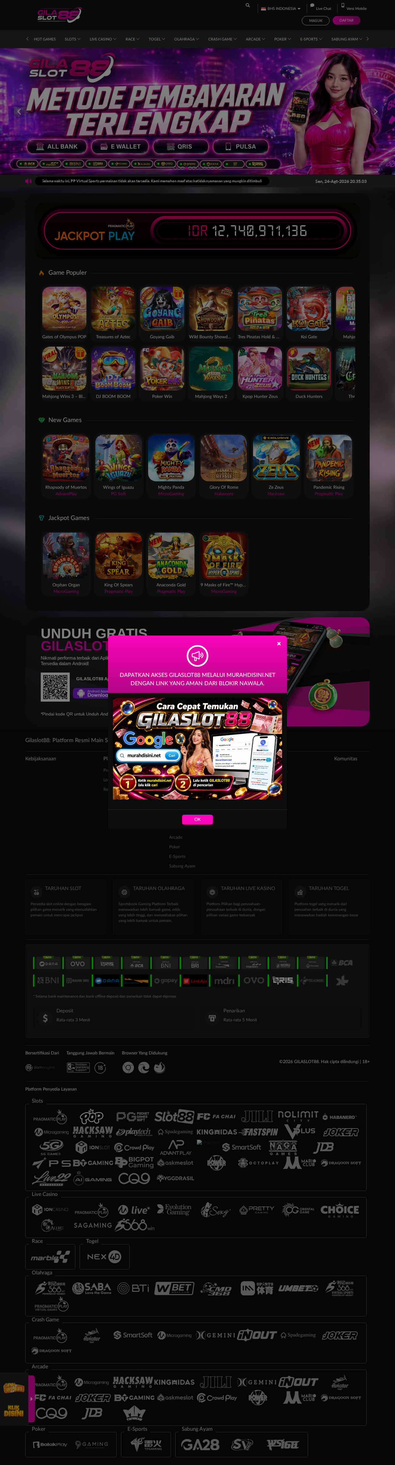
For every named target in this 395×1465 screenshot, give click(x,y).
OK (197, 819)
